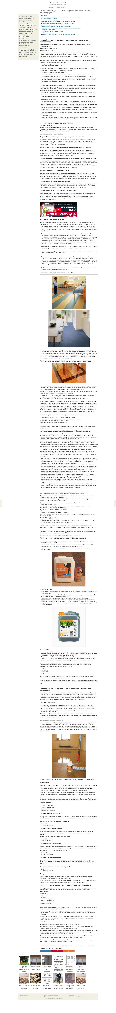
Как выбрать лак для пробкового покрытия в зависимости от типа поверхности (61, 28)
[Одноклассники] (69, 951)
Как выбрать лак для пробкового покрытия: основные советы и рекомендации (61, 17)
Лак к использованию (73, 945)
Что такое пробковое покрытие (50, 20)
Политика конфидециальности (49, 996)
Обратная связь (71, 995)
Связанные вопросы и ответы (49, 18)
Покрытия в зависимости (65, 945)
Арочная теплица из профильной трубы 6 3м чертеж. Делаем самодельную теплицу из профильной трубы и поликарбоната (27, 43)
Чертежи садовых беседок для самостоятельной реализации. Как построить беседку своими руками (27, 51)
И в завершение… (48, 33)
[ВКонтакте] (45, 951)
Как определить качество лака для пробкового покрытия (56, 25)
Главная (51, 7)
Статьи (63, 7)
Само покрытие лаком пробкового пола (53, 31)
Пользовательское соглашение (53, 995)
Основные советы (47, 945)
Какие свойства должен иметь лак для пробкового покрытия (57, 26)
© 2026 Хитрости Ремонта (24, 995)
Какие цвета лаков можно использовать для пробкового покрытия (58, 34)
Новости (57, 7)
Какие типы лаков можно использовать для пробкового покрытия (58, 21)
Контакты (45, 995)
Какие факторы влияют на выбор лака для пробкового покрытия (58, 23)
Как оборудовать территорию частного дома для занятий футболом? (26, 20)
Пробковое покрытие (81, 945)
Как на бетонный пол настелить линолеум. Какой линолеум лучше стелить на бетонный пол (27, 25)
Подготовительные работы (50, 29)
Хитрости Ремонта (58, 2)
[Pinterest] (57, 951)
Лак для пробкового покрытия (55, 945)
